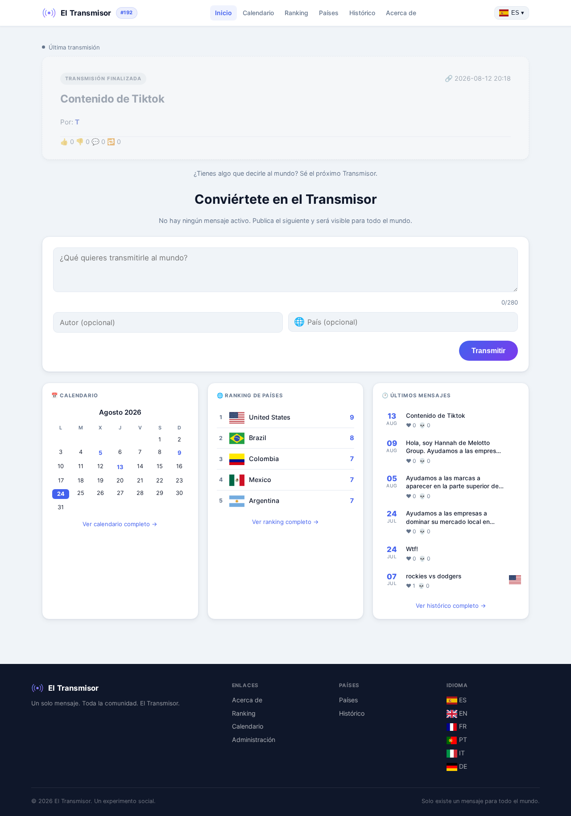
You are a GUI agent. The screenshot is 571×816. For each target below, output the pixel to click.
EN (462, 713)
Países (329, 12)
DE (462, 766)
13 (120, 467)
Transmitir (488, 350)
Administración (253, 739)
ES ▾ (517, 12)
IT (461, 753)
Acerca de (401, 12)
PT (462, 739)
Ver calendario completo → (120, 524)
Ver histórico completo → (451, 605)
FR (462, 726)
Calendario (258, 12)
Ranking (296, 12)
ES (462, 700)
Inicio (223, 12)
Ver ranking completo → (285, 521)
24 (61, 493)
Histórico (362, 12)
